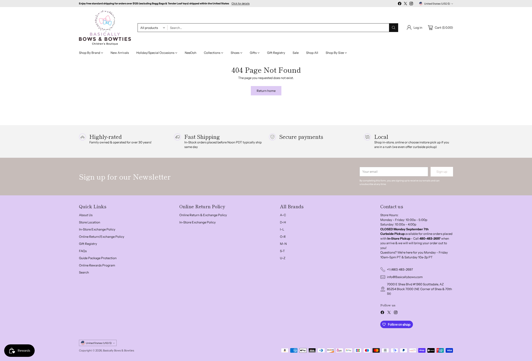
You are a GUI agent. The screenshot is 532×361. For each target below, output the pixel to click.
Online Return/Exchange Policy (101, 237)
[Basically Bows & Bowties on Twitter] (405, 4)
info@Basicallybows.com (405, 277)
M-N (283, 244)
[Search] (393, 27)
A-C (283, 215)
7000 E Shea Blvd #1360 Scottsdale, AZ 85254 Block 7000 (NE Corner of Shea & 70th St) (419, 289)
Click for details (241, 3)
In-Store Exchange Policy (97, 229)
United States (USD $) (437, 3)
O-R (283, 237)
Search (84, 272)
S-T (282, 251)
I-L (282, 229)
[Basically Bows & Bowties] (105, 27)
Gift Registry (88, 244)
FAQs (83, 251)
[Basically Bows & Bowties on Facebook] (400, 4)
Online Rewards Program (97, 265)
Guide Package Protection (98, 258)
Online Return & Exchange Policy (203, 215)
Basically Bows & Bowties (118, 350)
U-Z (282, 258)
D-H (283, 222)
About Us (85, 215)
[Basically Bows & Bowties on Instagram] (411, 4)
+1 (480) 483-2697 (400, 269)
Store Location (89, 222)
